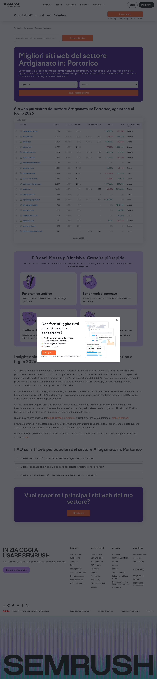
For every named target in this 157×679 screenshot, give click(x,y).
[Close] (117, 320)
